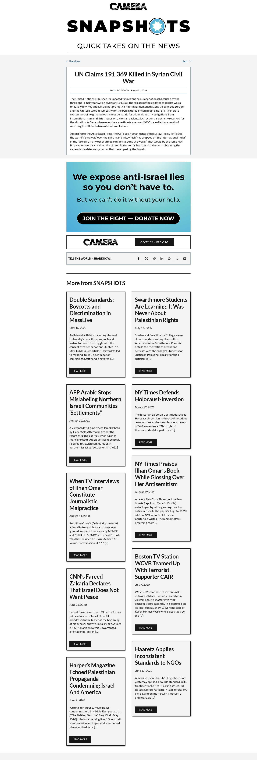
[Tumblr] (177, 258)
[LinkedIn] (162, 258)
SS (114, 90)
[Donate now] (128, 163)
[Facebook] (138, 258)
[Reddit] (154, 258)
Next (185, 61)
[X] (146, 258)
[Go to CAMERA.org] (128, 242)
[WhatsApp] (169, 258)
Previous (74, 61)
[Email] (185, 258)
